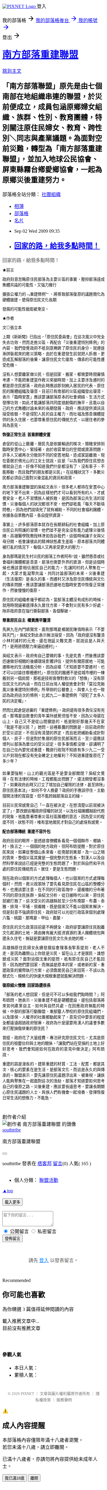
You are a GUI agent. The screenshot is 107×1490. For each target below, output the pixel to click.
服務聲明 (64, 1400)
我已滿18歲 (14, 1478)
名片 (19, 220)
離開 (34, 1478)
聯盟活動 (48, 1180)
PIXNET (27, 1393)
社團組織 (51, 194)
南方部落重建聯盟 (40, 54)
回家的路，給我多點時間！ (57, 246)
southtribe (11, 1129)
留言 (57, 1163)
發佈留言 (12, 1238)
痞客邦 (44, 1163)
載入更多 (12, 1202)
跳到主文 (11, 71)
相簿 (19, 206)
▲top (7, 1190)
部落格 (21, 213)
